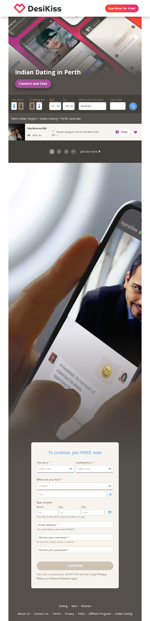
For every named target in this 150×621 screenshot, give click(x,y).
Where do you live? (91, 99)
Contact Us (41, 614)
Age (51, 99)
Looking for (37, 99)
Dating (63, 606)
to (64, 99)
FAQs (81, 614)
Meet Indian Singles (24, 118)
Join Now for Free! (121, 8)
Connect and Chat (33, 83)
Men (74, 606)
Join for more (89, 151)
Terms (56, 614)
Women (86, 606)
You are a (17, 99)
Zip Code (116, 99)
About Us (24, 614)
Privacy (69, 614)
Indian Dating (48, 118)
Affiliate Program (100, 614)
